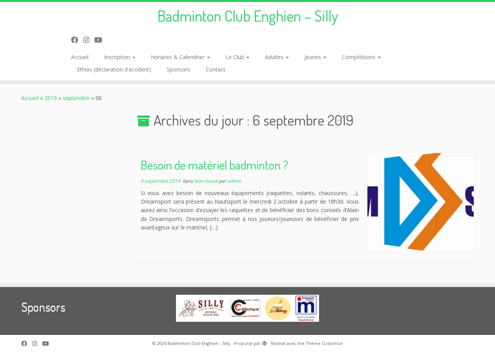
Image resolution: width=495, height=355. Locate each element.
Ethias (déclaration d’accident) (114, 69)
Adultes (275, 57)
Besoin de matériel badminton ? (214, 165)
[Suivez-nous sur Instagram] (88, 39)
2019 (50, 98)
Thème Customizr (324, 343)
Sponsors (178, 69)
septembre (76, 98)
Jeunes (313, 57)
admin (234, 181)
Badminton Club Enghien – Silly (247, 15)
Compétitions (359, 57)
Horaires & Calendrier (178, 57)
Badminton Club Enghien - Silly (198, 343)
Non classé (206, 181)
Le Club (235, 57)
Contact (215, 69)
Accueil (80, 57)
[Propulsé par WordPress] (264, 342)
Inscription (117, 57)
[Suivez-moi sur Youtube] (100, 39)
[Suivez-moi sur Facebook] (77, 39)
